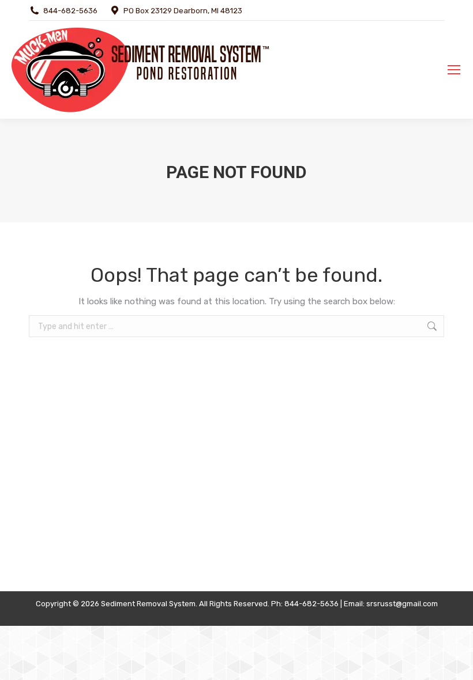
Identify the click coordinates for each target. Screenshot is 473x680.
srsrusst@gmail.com (402, 603)
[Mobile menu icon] (453, 69)
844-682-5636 (70, 10)
